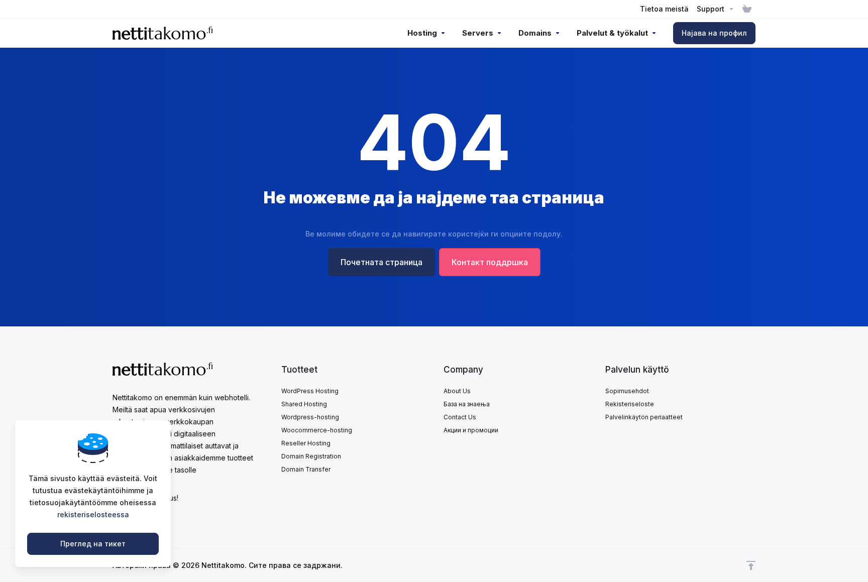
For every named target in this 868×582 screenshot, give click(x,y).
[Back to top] (751, 565)
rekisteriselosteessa (93, 514)
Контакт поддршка (490, 262)
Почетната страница (381, 262)
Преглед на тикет (93, 543)
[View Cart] (746, 9)
